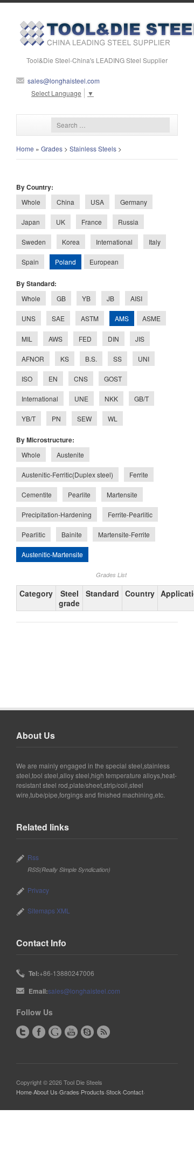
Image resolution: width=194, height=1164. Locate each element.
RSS (103, 1032)
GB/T (141, 398)
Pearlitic (33, 534)
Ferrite (138, 474)
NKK (111, 398)
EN (53, 378)
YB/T (29, 418)
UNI (143, 358)
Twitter (22, 1032)
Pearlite (79, 494)
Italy (155, 241)
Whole (31, 201)
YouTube (71, 1032)
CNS (81, 378)
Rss (33, 857)
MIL (27, 338)
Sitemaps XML (48, 910)
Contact (133, 1091)
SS (117, 358)
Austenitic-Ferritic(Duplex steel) (67, 474)
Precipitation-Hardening (57, 514)
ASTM (90, 318)
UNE (81, 398)
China (65, 201)
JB (110, 298)
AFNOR (33, 358)
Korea (71, 241)
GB (61, 298)
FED (85, 338)
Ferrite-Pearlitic (130, 514)
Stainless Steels (93, 148)
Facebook (38, 1032)
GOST (113, 378)
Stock (113, 1091)
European (104, 261)
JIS (139, 338)
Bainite (71, 534)
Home (25, 148)
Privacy (38, 890)
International (114, 241)
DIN (113, 338)
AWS (55, 338)
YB (86, 298)
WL (112, 418)
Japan (31, 221)
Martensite (122, 494)
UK (60, 221)
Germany (133, 201)
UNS (29, 318)
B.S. (91, 358)
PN (56, 418)
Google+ (54, 1032)
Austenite (70, 454)
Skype (87, 1032)
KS (64, 358)
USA (97, 201)
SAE (58, 318)
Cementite (37, 494)
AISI (136, 298)
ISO (27, 378)
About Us (45, 1091)
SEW (84, 418)
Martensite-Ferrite (124, 534)
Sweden (34, 241)
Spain (30, 261)
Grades (52, 148)
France (91, 221)
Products (93, 1091)
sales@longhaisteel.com (63, 80)
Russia (128, 221)
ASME (151, 318)
